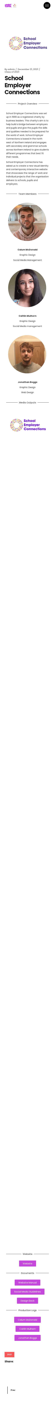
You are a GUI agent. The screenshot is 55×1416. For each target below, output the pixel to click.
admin (11, 69)
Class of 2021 (12, 71)
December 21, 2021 (28, 69)
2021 (9, 1354)
